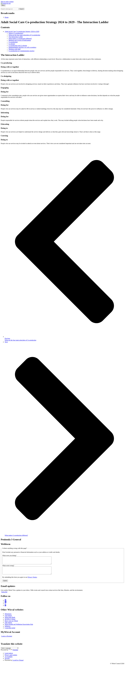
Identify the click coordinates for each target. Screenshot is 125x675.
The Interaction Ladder (16, 37)
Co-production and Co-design (18, 45)
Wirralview (8, 614)
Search (22, 9)
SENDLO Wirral (10, 619)
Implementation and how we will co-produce (22, 47)
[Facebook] (5, 600)
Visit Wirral (8, 615)
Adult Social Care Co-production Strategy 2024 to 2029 (22, 31)
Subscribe (4, 592)
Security (7, 658)
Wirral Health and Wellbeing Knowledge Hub (19, 624)
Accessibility (9, 657)
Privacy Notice (32, 577)
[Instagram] (5, 604)
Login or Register (6, 636)
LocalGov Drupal (17, 660)
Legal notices (9, 653)
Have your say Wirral (11, 621)
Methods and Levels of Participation (20, 40)
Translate (15, 650)
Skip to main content (7, 1)
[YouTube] (5, 602)
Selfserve (7, 626)
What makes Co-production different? (20, 38)
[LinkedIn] (5, 605)
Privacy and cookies (11, 655)
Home (6, 17)
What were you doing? (9, 555)
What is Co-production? (16, 33)
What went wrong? (8, 565)
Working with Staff (14, 49)
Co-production (13, 42)
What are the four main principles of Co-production (24, 35)
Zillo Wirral (8, 622)
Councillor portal (10, 628)
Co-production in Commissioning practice (21, 51)
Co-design (12, 44)
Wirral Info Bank (10, 617)
